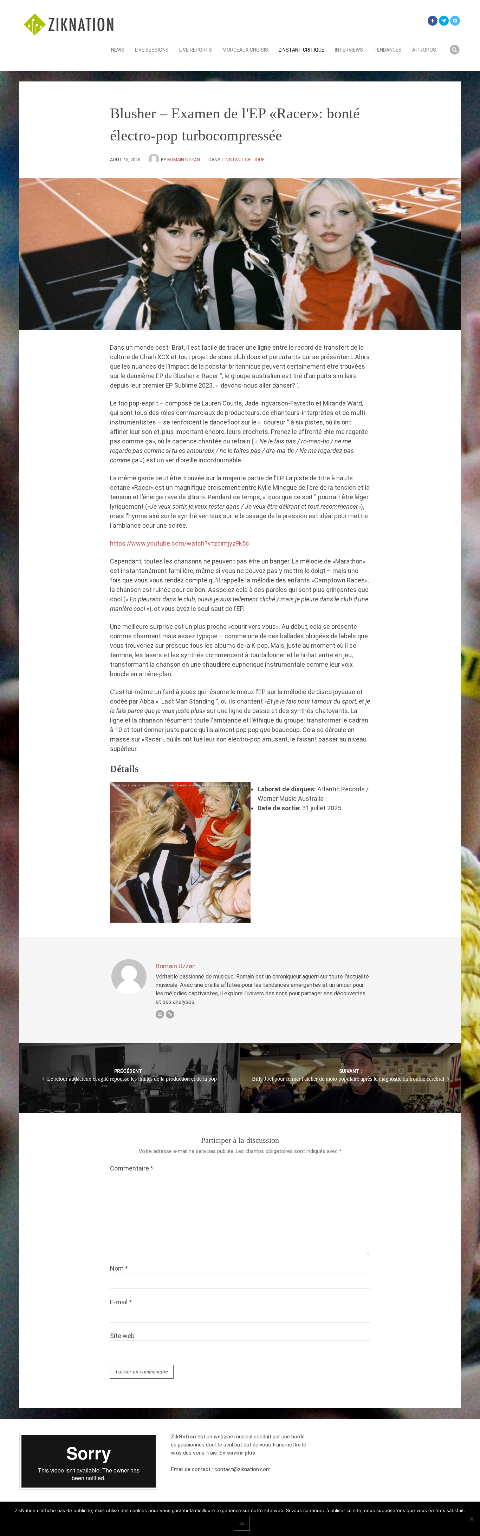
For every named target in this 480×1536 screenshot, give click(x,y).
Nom (119, 1268)
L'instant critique (243, 159)
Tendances (388, 50)
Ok (241, 1523)
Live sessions (152, 50)
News (117, 50)
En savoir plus (237, 1453)
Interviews (349, 50)
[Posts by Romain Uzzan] (155, 159)
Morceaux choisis (245, 50)
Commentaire (131, 1168)
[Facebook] (432, 21)
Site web (122, 1335)
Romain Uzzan (183, 159)
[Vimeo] (455, 21)
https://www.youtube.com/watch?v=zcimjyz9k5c (179, 543)
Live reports (195, 50)
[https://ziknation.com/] (170, 1014)
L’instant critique (301, 50)
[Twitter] (444, 21)
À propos (424, 50)
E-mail (121, 1302)
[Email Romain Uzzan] (160, 1014)
